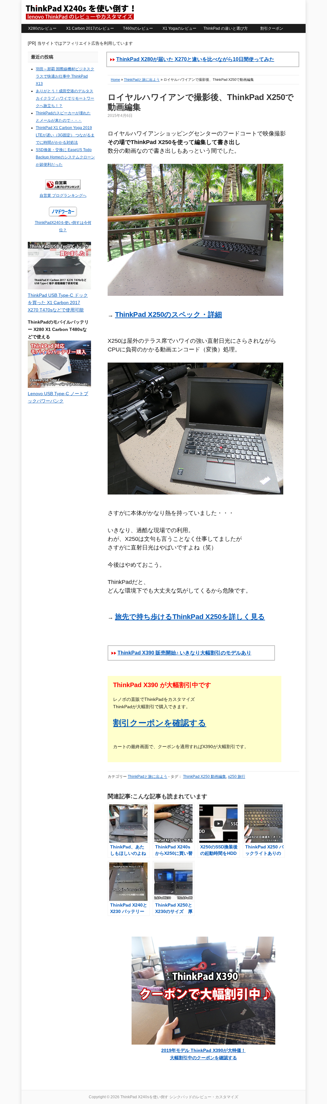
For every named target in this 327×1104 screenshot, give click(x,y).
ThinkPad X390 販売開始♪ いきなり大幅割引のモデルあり (184, 653)
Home (115, 79)
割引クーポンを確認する (159, 723)
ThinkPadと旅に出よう (142, 79)
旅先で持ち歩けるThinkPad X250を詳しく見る (190, 617)
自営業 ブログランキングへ (63, 195)
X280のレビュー (42, 28)
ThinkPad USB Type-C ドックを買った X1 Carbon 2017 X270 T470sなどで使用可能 (58, 302)
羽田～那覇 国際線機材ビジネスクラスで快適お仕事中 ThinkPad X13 (65, 76)
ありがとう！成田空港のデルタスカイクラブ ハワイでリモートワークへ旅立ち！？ (65, 98)
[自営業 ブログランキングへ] (62, 188)
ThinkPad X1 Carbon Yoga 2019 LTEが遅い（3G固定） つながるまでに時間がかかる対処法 (65, 135)
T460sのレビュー (138, 28)
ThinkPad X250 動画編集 (204, 776)
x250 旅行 (236, 776)
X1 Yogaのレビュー (179, 28)
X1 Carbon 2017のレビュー (90, 28)
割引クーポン (271, 28)
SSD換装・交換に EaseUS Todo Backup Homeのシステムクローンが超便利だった (65, 157)
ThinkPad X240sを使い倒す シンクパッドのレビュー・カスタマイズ (79, 12)
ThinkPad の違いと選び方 (225, 28)
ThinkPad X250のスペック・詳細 (168, 314)
